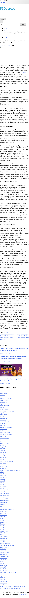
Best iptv (2, 524)
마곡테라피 (3, 423)
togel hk (2, 413)
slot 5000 (2, 425)
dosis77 (2, 518)
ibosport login (4, 531)
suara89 (2, 527)
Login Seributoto (4, 422)
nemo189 (2, 448)
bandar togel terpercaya (7, 545)
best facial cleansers (6, 508)
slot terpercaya (4, 438)
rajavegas (2, 504)
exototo (2, 407)
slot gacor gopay (5, 432)
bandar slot (3, 420)
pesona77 (2, 520)
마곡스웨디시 (3, 533)
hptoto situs (23, 586)
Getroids (2, 491)
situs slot (2, 574)
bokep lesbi (3, 429)
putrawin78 (3, 484)
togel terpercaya (4, 556)
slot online (3, 457)
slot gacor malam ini (5, 543)
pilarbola (2, 579)
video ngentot (4, 400)
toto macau (3, 441)
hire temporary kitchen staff (8, 572)
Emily (1, 45)
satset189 (2, 450)
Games (5, 37)
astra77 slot (3, 547)
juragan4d (3, 447)
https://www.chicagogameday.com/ (10, 470)
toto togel (3, 567)
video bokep (3, 414)
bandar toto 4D (4, 405)
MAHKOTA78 (3, 445)
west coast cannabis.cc (6, 398)
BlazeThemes (22, 594)
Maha (1, 353)
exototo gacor (4, 585)
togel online (3, 404)
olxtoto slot (3, 452)
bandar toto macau (5, 456)
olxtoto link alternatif (6, 427)
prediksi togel (4, 409)
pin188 (2, 473)
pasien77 (2, 481)
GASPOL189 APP (4, 581)
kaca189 (2, 540)
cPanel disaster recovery (7, 411)
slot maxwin (3, 558)
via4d (6, 332)
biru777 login (3, 466)
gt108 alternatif (4, 436)
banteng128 (3, 536)
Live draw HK (4, 490)
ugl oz (1, 472)
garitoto (2, 395)
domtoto (2, 416)
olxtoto (2, 459)
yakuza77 (2, 516)
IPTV (1, 534)
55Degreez (7, 8)
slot (1, 439)
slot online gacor (4, 443)
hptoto (2, 561)
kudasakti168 (3, 402)
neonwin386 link (4, 495)
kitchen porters (4, 552)
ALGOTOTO (3, 586)
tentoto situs (3, 551)
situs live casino (4, 502)
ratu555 (2, 529)
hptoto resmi (3, 511)
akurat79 (2, 497)
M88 (1, 396)
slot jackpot (10, 461)
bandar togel (3, 565)
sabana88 (3, 479)
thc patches (3, 515)
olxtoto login (3, 477)
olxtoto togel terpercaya (7, 509)
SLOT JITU (3, 549)
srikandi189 (10, 586)
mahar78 (2, 482)
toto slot (2, 542)
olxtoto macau (4, 563)
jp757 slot (16, 586)
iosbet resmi (3, 393)
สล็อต (1, 430)
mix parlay (3, 468)
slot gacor (3, 454)
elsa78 (2, 525)
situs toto (2, 577)
